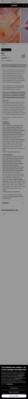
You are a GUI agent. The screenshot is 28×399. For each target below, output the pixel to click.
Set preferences (14, 388)
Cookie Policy (10, 384)
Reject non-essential (14, 392)
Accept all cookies (14, 396)
